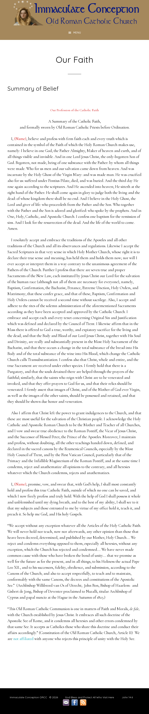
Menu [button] (77, 32)
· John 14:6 (124, 697)
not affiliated (23, 638)
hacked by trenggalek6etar (74, 12)
